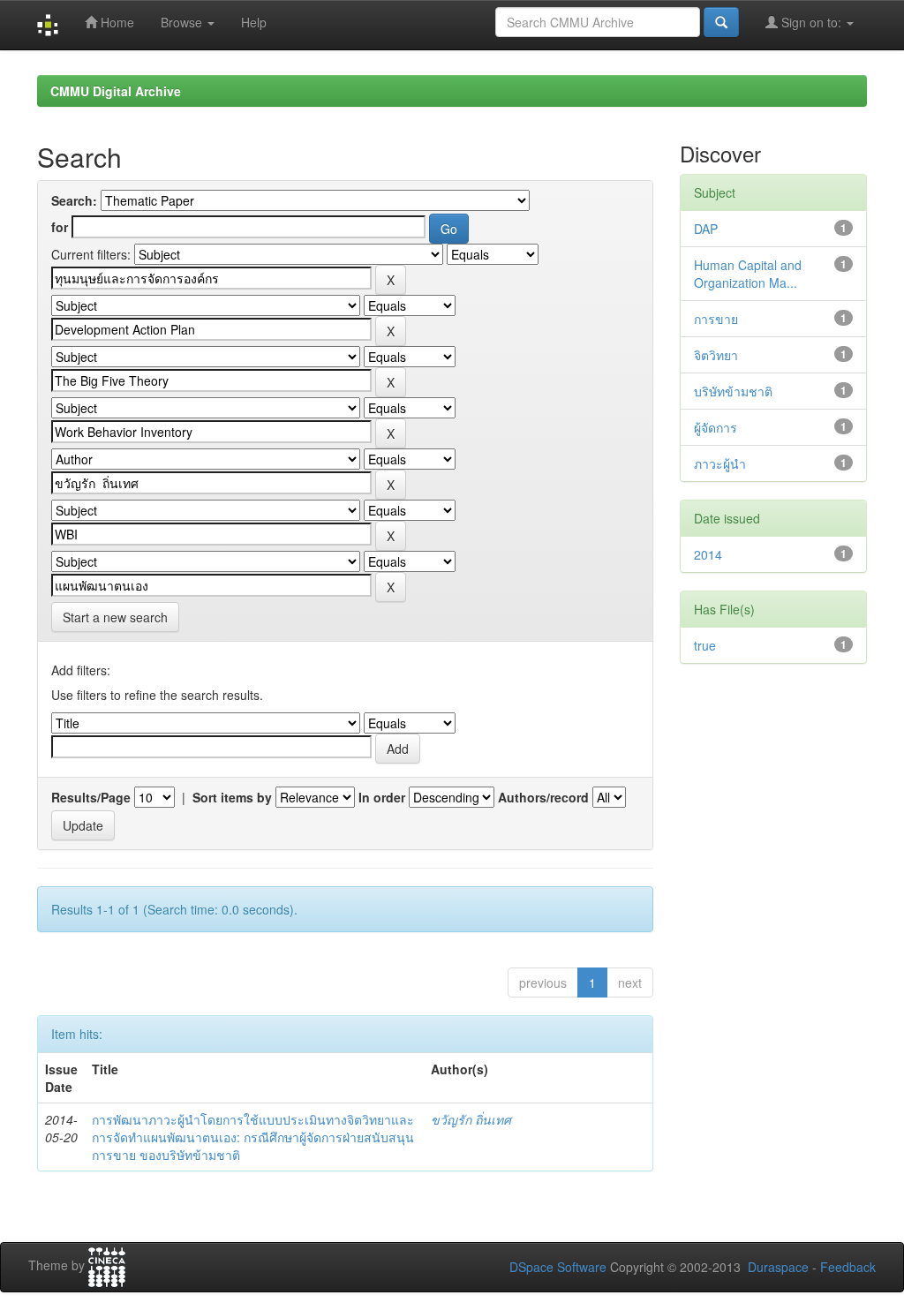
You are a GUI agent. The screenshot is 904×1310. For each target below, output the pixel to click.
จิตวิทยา (716, 355)
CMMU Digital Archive (115, 91)
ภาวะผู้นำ (720, 463)
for (59, 227)
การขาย (716, 319)
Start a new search (115, 617)
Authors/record (543, 797)
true (705, 645)
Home (115, 22)
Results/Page (91, 797)
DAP (706, 228)
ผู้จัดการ (715, 427)
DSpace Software (557, 1267)
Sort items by (232, 797)
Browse (183, 22)
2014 (708, 554)
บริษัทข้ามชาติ (733, 391)
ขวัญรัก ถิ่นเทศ (471, 1119)
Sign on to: (811, 22)
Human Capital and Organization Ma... (748, 273)
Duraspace (778, 1267)
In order (381, 797)
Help (254, 22)
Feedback (848, 1267)
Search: (74, 200)
